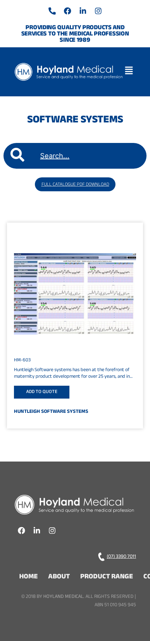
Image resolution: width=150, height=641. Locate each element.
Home (28, 577)
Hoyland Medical (63, 597)
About (59, 577)
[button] (130, 71)
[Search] (17, 156)
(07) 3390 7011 (121, 557)
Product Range (106, 577)
